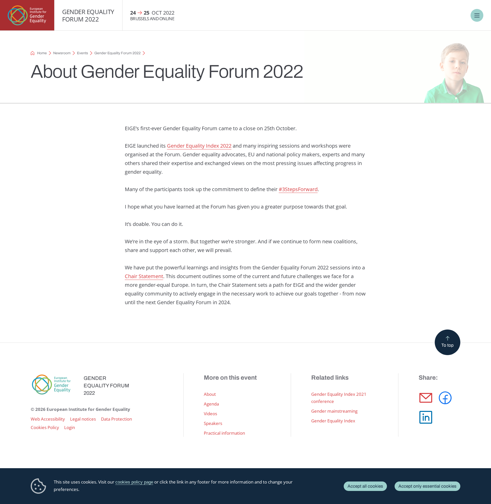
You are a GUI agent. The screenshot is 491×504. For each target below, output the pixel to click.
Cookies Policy (45, 427)
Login (69, 427)
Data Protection (116, 419)
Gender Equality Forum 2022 (88, 15)
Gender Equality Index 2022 (199, 145)
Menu (477, 15)
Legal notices (83, 419)
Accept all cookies (365, 486)
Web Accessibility (48, 419)
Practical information (224, 433)
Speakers (213, 423)
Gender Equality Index (333, 421)
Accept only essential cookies (427, 486)
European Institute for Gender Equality (27, 15)
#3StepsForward (298, 189)
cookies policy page (134, 482)
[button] (426, 398)
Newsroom (62, 53)
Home (42, 53)
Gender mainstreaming (334, 411)
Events (82, 53)
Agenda (211, 404)
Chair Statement (144, 276)
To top (447, 345)
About (210, 394)
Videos (210, 414)
